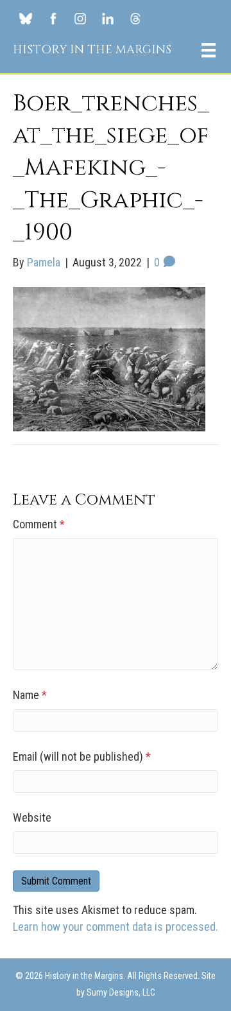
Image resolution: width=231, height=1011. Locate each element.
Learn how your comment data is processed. (115, 926)
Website (32, 817)
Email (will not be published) (82, 756)
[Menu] (209, 50)
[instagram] (80, 18)
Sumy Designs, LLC (121, 992)
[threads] (135, 18)
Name (30, 695)
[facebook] (53, 18)
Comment (39, 524)
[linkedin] (108, 18)
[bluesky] (25, 18)
